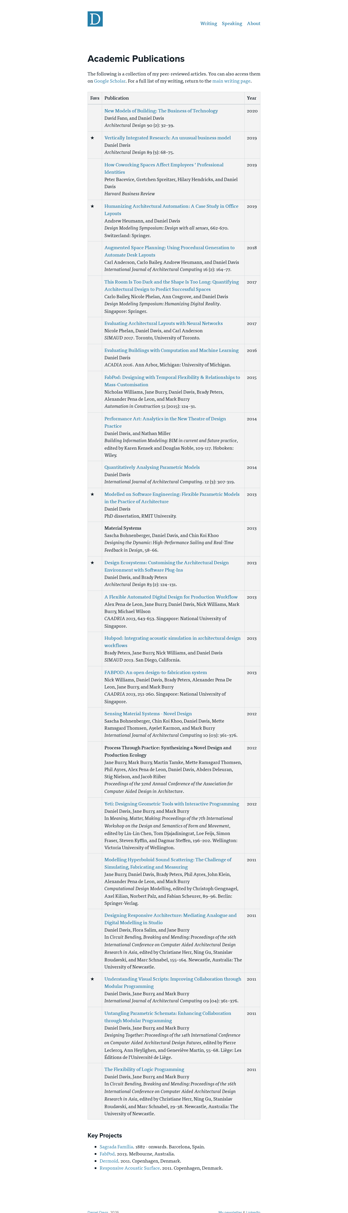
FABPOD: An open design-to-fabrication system (155, 672)
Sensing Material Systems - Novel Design (148, 713)
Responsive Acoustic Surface (130, 1167)
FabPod (107, 1153)
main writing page (231, 80)
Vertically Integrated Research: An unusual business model (167, 138)
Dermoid (109, 1160)
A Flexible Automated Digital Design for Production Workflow (171, 597)
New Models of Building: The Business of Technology (161, 111)
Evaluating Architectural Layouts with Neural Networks (163, 323)
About (253, 23)
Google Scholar (109, 80)
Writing (208, 23)
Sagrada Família (116, 1146)
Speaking (232, 23)
